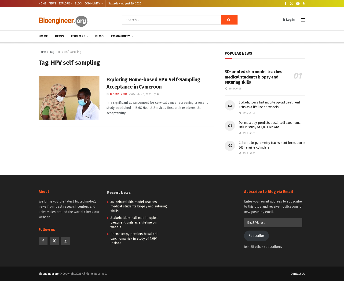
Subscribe (256, 236)
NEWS (52, 3)
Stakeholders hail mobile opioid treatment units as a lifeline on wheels (134, 222)
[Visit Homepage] (74, 20)
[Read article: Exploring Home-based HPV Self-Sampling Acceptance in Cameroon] (69, 98)
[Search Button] (229, 20)
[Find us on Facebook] (285, 3)
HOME (42, 3)
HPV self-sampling (69, 51)
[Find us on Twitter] (291, 3)
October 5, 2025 (141, 94)
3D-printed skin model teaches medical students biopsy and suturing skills (253, 77)
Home (42, 51)
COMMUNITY (92, 3)
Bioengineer (118, 94)
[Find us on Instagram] (65, 241)
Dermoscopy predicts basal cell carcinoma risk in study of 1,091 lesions (134, 238)
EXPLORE (64, 3)
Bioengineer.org (49, 273)
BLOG (78, 3)
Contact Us (298, 273)
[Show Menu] (303, 19)
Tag (52, 51)
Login (290, 20)
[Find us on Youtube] (298, 3)
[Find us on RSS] (304, 3)
